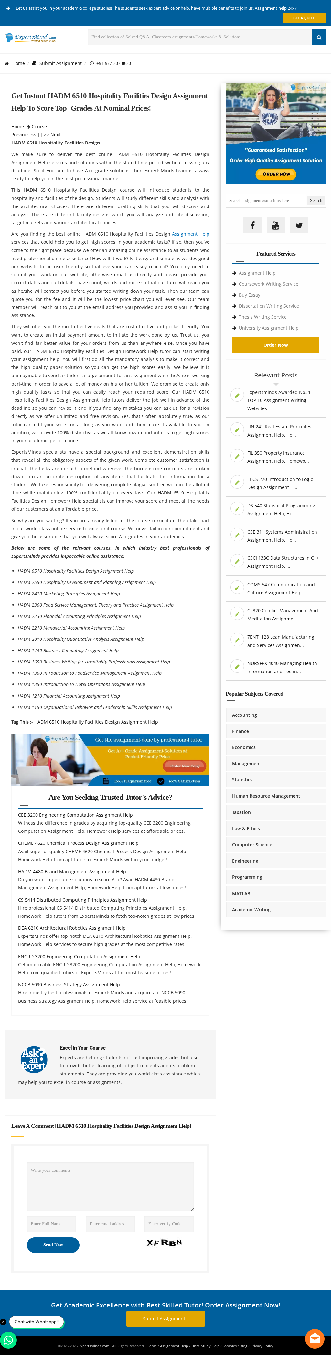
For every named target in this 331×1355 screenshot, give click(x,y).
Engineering (245, 861)
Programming (247, 877)
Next (55, 135)
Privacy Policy (262, 1345)
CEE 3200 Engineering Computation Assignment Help (75, 815)
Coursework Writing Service (268, 284)
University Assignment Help (269, 328)
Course (39, 126)
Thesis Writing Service (263, 317)
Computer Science (252, 845)
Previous (20, 135)
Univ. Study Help (205, 1345)
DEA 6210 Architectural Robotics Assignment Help (72, 928)
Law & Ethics (246, 828)
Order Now (275, 345)
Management (246, 763)
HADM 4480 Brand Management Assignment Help (72, 871)
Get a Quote (304, 18)
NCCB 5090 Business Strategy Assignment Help (69, 984)
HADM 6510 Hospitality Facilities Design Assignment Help (96, 722)
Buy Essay (249, 295)
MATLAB (241, 893)
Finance (240, 731)
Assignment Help (190, 234)
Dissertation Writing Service (269, 306)
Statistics (242, 780)
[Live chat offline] (315, 1339)
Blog (243, 1345)
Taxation (241, 812)
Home (18, 63)
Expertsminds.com (94, 1345)
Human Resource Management (266, 796)
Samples (230, 1345)
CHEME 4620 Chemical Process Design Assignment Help (78, 843)
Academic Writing (251, 909)
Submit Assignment (60, 63)
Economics (244, 747)
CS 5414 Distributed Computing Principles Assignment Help (82, 900)
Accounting (244, 715)
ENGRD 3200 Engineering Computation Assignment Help (79, 956)
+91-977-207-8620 (112, 63)
